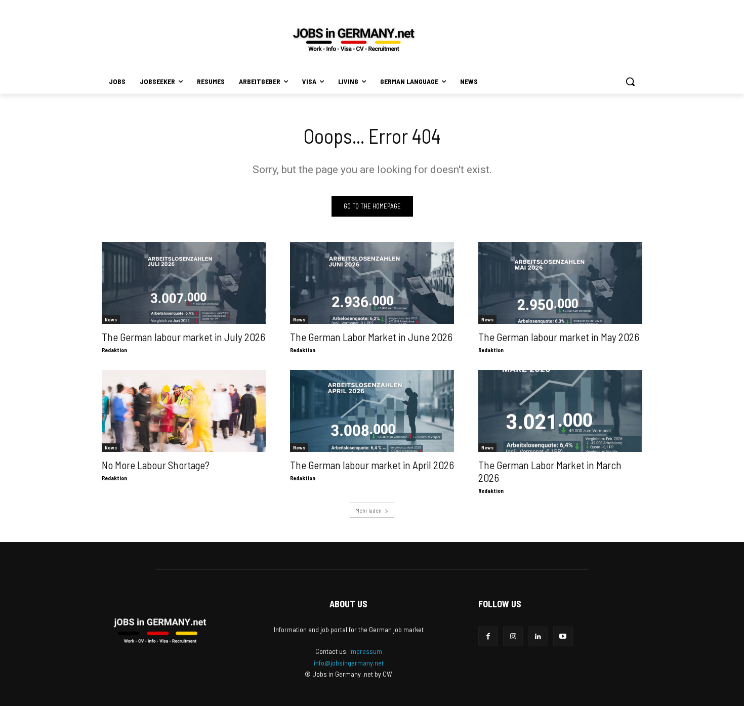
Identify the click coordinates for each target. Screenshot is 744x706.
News (111, 319)
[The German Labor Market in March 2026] (560, 411)
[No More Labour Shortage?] (184, 411)
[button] (630, 81)
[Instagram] (513, 636)
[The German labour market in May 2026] (560, 283)
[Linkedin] (538, 636)
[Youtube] (563, 636)
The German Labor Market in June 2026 (371, 336)
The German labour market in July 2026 (183, 336)
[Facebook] (488, 636)
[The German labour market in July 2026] (184, 283)
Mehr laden (368, 510)
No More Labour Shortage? (156, 465)
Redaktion (114, 350)
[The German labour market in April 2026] (372, 411)
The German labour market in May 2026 (558, 336)
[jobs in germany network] (354, 39)
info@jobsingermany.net (349, 662)
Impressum (365, 651)
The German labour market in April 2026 (372, 465)
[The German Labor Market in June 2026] (372, 283)
